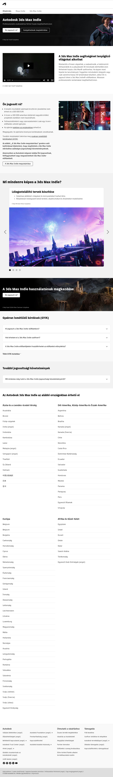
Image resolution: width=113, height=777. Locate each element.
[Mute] (44, 80)
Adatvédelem (7, 771)
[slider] (26, 80)
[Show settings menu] (48, 80)
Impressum (35, 773)
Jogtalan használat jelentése (34, 771)
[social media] (10, 763)
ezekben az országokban (23, 127)
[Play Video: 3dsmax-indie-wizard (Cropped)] (29, 66)
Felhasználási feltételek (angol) (55, 771)
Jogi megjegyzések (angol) (74, 771)
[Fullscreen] (52, 80)
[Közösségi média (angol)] (10, 763)
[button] (56, 329)
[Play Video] (5, 80)
